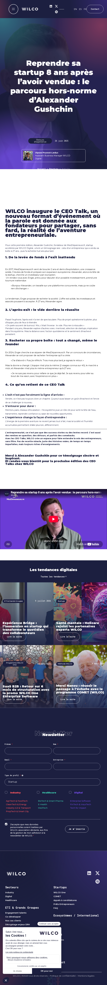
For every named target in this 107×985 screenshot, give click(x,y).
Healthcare (49, 792)
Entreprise (59, 760)
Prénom (9, 744)
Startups (53, 169)
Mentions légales (86, 976)
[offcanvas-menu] (13, 9)
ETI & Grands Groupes (22, 907)
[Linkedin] (51, 6)
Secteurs (12, 887)
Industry (15, 792)
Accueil (41, 169)
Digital (78, 792)
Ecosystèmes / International (76, 915)
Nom (55, 744)
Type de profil (14, 775)
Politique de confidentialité (63, 976)
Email (8, 760)
